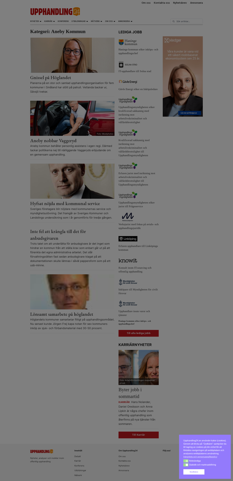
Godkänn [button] (194, 472)
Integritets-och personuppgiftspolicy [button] (200, 457)
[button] (216, 472)
